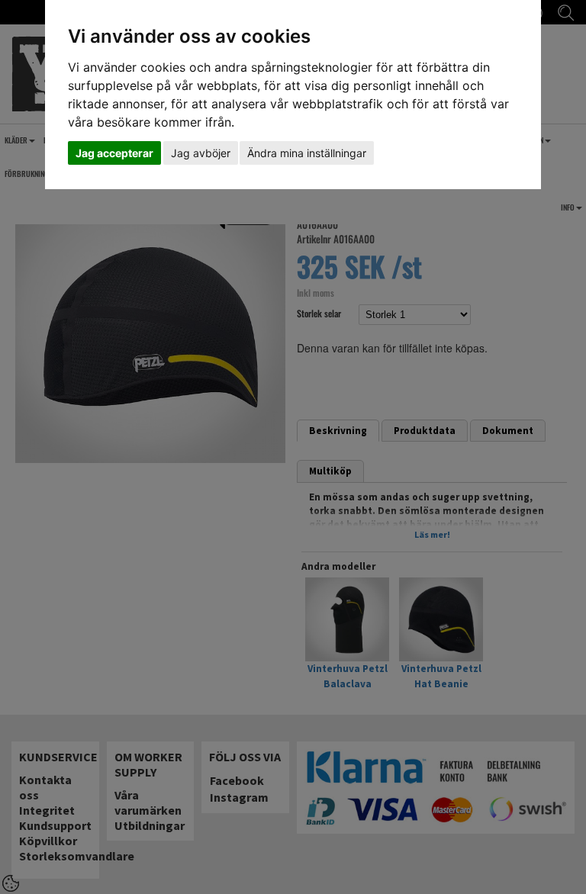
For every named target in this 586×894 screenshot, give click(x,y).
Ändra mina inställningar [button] (306, 152)
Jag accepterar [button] (114, 152)
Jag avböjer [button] (200, 152)
